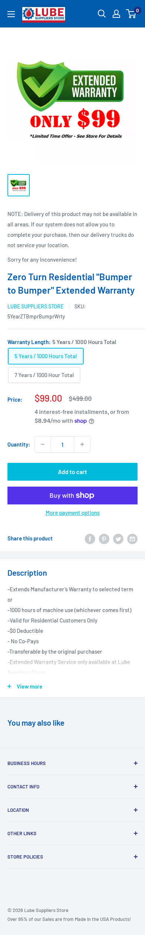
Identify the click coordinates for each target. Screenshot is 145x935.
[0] (131, 13)
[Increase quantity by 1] (82, 444)
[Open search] (102, 14)
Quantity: (18, 444)
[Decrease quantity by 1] (43, 444)
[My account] (116, 14)
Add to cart (72, 471)
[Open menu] (11, 14)
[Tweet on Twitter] (118, 538)
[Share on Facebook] (90, 538)
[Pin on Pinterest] (104, 538)
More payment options (73, 512)
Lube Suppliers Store (35, 306)
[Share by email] (132, 538)
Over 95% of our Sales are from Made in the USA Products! (69, 919)
